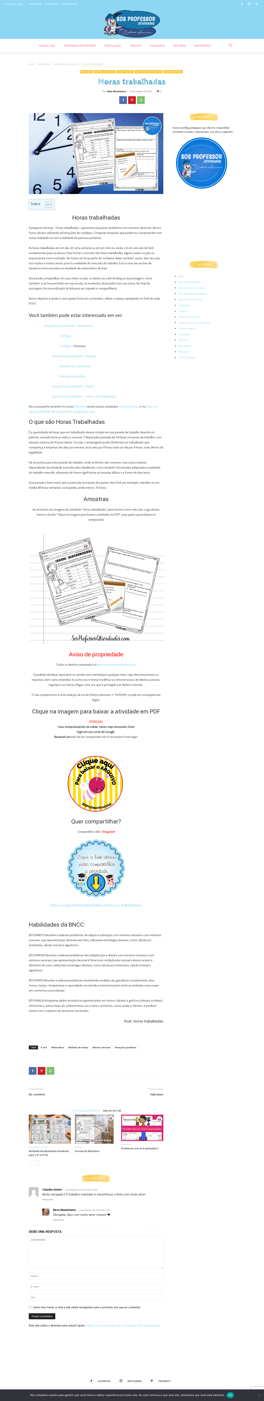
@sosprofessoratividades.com (116, 664)
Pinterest (80, 406)
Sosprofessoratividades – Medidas (74, 356)
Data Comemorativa (189, 317)
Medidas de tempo (78, 1047)
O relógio (65, 336)
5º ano (44, 1047)
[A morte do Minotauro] (96, 1129)
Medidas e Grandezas (67, 64)
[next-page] (37, 1162)
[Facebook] (241, 4)
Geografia (184, 334)
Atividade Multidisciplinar (193, 293)
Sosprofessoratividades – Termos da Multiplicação (84, 396)
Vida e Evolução (187, 357)
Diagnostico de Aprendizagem (194, 322)
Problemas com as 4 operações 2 (140, 1148)
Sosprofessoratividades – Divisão (73, 386)
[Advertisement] (96, 1032)
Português (184, 352)
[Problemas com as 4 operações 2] (142, 1128)
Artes (181, 276)
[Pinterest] (256, 4)
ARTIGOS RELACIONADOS (85, 1110)
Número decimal (101, 1047)
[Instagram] (249, 4)
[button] (230, 45)
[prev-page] (31, 1162)
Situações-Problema (173, 71)
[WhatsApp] (141, 100)
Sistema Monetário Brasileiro (148, 71)
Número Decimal (125, 71)
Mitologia (79, 1147)
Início (32, 64)
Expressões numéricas (39, 1147)
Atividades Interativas (190, 299)
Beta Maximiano (116, 91)
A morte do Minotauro (87, 1151)
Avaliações (184, 305)
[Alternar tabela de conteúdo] (46, 204)
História (183, 340)
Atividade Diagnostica (190, 282)
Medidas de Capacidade (75, 366)
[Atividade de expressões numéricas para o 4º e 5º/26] (50, 1129)
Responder (47, 1199)
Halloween (156, 1094)
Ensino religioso (187, 328)
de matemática (128, 406)
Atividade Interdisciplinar (192, 288)
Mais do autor (112, 1110)
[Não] (259, 1395)
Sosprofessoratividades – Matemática (68, 326)
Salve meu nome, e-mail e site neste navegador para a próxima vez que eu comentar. (87, 1307)
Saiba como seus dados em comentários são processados (122, 1325)
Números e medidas (72, 376)
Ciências (183, 311)
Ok (230, 1395)
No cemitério (37, 1094)
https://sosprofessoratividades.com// (96, 905)
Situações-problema (125, 1047)
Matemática (44, 64)
